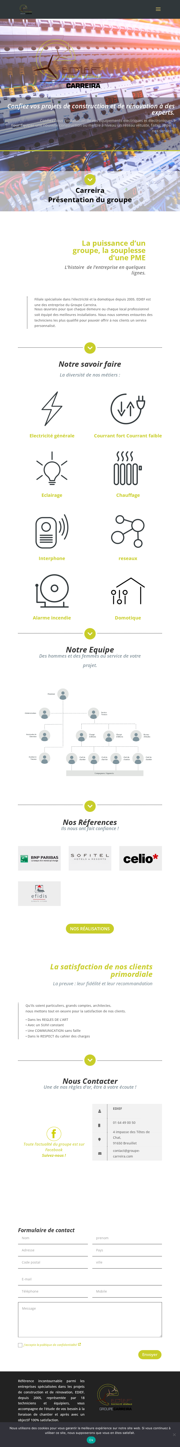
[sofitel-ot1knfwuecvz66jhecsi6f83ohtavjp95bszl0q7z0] (90, 869)
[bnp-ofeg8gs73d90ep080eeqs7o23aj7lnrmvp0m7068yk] (39, 869)
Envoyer (150, 1354)
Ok (91, 1440)
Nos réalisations (90, 928)
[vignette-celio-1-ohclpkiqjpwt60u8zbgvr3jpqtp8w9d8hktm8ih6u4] (140, 869)
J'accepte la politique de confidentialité (51, 1345)
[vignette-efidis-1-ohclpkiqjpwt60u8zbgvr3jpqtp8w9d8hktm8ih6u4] (39, 904)
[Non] (174, 1434)
